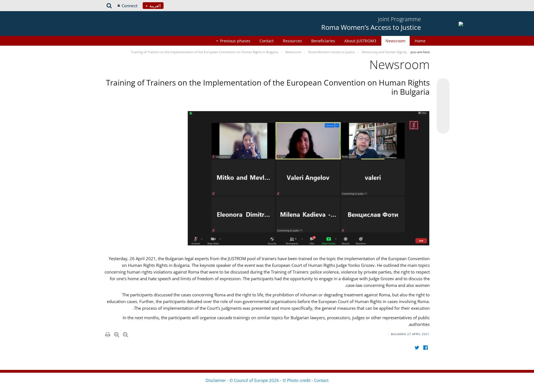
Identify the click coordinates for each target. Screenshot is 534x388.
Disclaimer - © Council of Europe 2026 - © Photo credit (259, 380)
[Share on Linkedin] (443, 117)
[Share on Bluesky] (443, 85)
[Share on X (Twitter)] (443, 95)
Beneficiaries (323, 40)
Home (420, 40)
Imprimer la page (107, 333)
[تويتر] (416, 347)
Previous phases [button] (235, 40)
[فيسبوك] (425, 347)
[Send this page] (443, 127)
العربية (154, 5)
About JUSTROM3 (360, 40)
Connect (130, 5)
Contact (266, 40)
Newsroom (395, 40)
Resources (292, 40)
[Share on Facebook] (443, 106)
